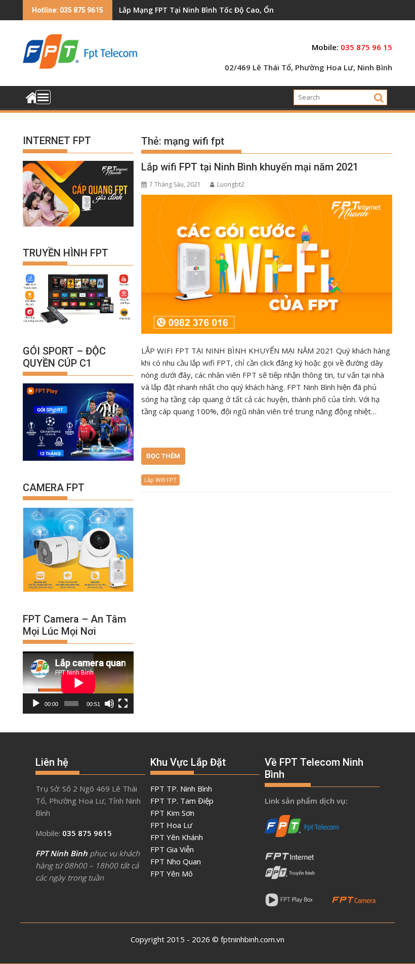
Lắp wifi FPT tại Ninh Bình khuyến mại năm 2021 (249, 167)
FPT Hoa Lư (171, 825)
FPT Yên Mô (171, 873)
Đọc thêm (163, 456)
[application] (78, 682)
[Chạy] (36, 703)
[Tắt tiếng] (109, 703)
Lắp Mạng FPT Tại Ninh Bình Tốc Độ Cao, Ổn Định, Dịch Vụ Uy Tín (233, 10)
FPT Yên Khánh (176, 837)
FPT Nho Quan (175, 861)
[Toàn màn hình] (123, 703)
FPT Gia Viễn (172, 849)
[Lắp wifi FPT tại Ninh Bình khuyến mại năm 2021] (266, 264)
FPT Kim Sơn (172, 813)
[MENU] (43, 97)
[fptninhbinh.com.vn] (32, 96)
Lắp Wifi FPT (160, 480)
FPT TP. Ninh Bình (181, 788)
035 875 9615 (87, 833)
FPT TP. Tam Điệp (182, 801)
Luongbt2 (230, 184)
